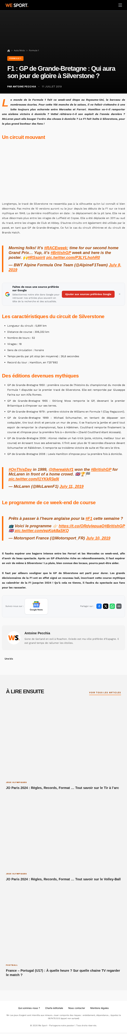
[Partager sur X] (105, 606)
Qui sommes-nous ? (29, 1008)
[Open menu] (120, 5)
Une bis (9, 658)
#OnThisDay (20, 469)
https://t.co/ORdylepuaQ (82, 526)
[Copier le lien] (119, 606)
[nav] (8, 50)
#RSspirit (36, 257)
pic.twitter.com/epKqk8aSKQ (42, 530)
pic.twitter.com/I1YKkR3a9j (34, 479)
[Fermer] (119, 294)
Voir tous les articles (105, 692)
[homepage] (17, 5)
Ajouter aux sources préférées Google (88, 294)
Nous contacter (76, 1008)
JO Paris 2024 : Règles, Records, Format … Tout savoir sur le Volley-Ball (63, 879)
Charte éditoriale (54, 1008)
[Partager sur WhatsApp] (112, 606)
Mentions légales (99, 1008)
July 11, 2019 (72, 486)
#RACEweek (55, 248)
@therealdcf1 (61, 469)
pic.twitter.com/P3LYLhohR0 (73, 257)
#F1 (88, 518)
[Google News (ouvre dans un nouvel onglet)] (36, 606)
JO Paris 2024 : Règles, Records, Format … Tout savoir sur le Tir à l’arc (62, 788)
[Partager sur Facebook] (99, 606)
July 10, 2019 (98, 538)
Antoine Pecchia (37, 633)
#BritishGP (61, 252)
